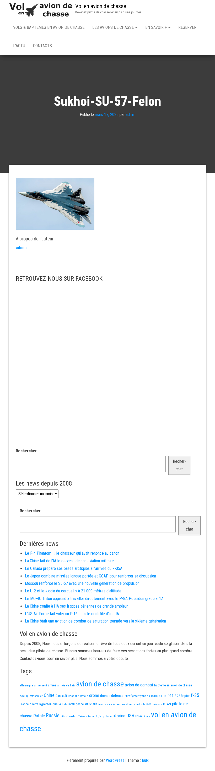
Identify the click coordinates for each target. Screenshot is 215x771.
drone (94, 695)
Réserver (187, 27)
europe (155, 696)
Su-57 (64, 716)
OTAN (167, 704)
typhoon (107, 716)
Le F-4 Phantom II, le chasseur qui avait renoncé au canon (72, 553)
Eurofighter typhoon (137, 696)
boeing (24, 696)
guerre (34, 704)
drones (105, 696)
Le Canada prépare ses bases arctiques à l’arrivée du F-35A (73, 568)
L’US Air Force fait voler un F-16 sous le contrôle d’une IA (72, 613)
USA (130, 716)
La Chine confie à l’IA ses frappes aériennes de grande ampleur (76, 606)
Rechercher (26, 450)
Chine (49, 695)
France (24, 704)
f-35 (195, 695)
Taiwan (82, 716)
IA (59, 704)
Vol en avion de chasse (100, 6)
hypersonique (48, 704)
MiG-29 (147, 704)
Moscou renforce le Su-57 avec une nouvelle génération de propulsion (82, 583)
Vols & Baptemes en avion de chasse (48, 27)
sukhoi (73, 716)
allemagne (26, 685)
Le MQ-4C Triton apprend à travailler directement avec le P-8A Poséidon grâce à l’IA (94, 598)
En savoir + (156, 27)
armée (52, 685)
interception (105, 704)
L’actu (19, 45)
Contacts (42, 45)
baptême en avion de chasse (173, 685)
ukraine (119, 715)
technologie (94, 716)
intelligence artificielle (82, 704)
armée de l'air (66, 685)
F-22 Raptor (182, 696)
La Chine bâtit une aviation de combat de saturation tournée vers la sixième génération (95, 621)
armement (40, 685)
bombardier (36, 696)
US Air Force (142, 716)
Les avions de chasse (113, 27)
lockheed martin (131, 704)
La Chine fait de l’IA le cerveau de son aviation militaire (69, 560)
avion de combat (139, 684)
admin (131, 114)
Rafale (39, 715)
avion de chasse (100, 684)
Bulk (145, 760)
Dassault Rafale (78, 696)
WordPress (115, 760)
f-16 (171, 695)
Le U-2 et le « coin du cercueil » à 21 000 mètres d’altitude (73, 590)
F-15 (163, 696)
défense (117, 695)
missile (157, 704)
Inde (64, 704)
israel (116, 704)
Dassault (61, 696)
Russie (53, 715)
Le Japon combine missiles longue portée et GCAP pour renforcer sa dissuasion (90, 576)
